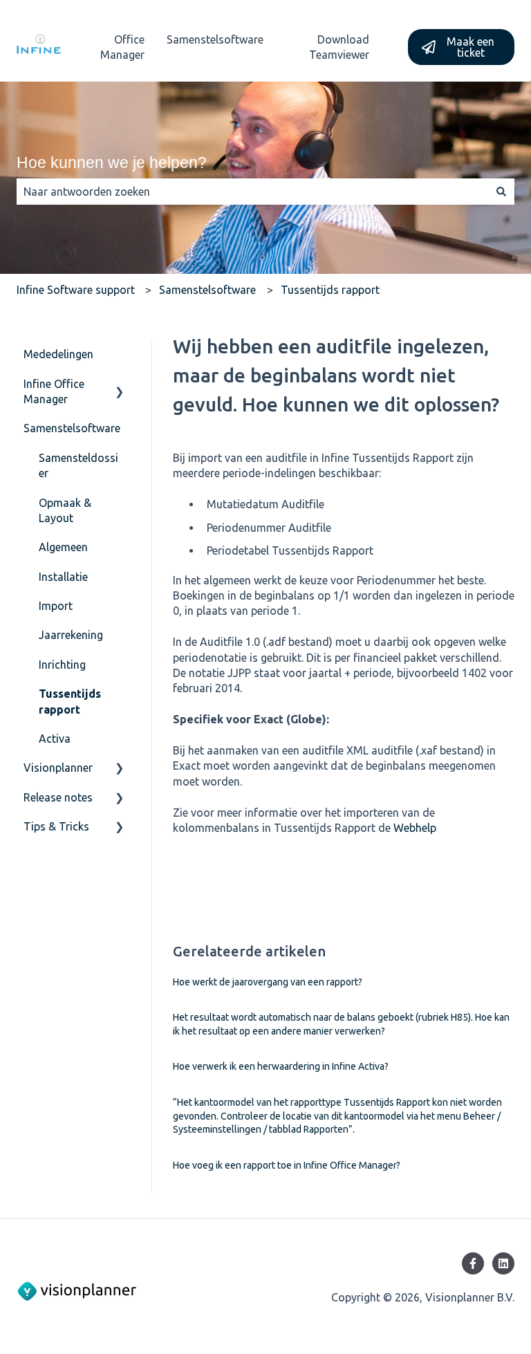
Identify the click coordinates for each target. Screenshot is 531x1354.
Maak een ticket (470, 47)
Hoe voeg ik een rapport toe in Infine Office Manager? (286, 1165)
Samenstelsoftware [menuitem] (72, 428)
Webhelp (414, 828)
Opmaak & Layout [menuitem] (65, 510)
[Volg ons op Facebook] (473, 1263)
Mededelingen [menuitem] (58, 354)
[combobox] (252, 191)
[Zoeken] (501, 191)
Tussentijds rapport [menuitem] (70, 701)
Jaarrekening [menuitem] (71, 635)
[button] (120, 385)
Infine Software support (76, 290)
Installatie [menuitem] (63, 577)
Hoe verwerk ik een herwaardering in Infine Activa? (281, 1066)
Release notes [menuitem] (58, 797)
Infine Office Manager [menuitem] (54, 391)
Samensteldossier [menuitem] (78, 465)
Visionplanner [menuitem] (58, 767)
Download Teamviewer (339, 47)
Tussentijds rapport (330, 290)
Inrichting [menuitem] (62, 664)
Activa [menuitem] (55, 738)
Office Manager (122, 47)
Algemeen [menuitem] (63, 547)
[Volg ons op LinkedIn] (503, 1263)
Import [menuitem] (56, 606)
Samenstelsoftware (215, 39)
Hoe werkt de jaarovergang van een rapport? (267, 981)
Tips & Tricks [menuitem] (56, 826)
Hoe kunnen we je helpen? (112, 162)
